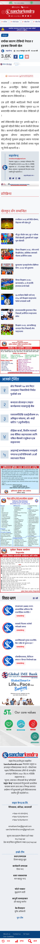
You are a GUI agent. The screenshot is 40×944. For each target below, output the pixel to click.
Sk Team (26, 934)
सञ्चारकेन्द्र (8, 50)
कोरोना (5, 21)
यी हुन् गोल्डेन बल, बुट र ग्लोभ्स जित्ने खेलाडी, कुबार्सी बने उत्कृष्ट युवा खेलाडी (26, 237)
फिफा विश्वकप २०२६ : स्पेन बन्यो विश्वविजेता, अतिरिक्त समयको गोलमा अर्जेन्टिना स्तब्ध (27, 253)
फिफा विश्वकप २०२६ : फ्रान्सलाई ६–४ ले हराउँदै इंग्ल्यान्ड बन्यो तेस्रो (24, 283)
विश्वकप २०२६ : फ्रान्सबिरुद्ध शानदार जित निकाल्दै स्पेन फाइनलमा (25, 328)
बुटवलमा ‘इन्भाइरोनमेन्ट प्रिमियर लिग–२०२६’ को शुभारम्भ (27, 266)
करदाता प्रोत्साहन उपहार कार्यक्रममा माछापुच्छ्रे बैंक (22, 404)
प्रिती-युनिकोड (17, 7)
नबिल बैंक (27, 21)
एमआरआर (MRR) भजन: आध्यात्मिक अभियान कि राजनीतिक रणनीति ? (24, 609)
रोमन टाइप (25, 7)
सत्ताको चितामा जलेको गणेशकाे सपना (23, 625)
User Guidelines (8, 936)
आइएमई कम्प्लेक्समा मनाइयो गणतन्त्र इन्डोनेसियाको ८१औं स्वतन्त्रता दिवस (23, 455)
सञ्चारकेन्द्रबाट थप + (29, 175)
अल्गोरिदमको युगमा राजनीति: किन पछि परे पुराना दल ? (26, 642)
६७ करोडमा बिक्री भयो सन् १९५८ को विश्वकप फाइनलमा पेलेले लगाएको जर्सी (25, 298)
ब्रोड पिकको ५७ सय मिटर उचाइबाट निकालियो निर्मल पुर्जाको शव (23, 390)
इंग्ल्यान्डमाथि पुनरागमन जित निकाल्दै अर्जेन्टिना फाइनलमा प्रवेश (26, 313)
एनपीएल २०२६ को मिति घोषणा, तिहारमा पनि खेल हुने (27, 221)
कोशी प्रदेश (15, 21)
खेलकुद (4, 35)
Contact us (17, 934)
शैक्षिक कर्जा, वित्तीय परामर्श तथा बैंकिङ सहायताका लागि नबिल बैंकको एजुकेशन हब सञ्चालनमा (23, 436)
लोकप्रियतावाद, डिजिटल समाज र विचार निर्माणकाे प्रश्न (25, 658)
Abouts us (6, 934)
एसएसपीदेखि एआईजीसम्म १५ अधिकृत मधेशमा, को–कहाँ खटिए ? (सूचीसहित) (24, 419)
